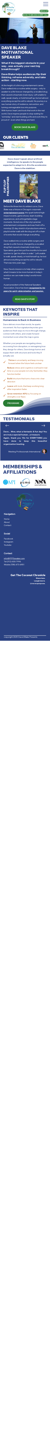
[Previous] (7, 425)
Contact (7, 525)
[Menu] (45, 4)
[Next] (43, 425)
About (7, 522)
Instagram (8, 542)
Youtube (7, 545)
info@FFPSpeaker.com (14, 558)
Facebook (9, 538)
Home (6, 519)
